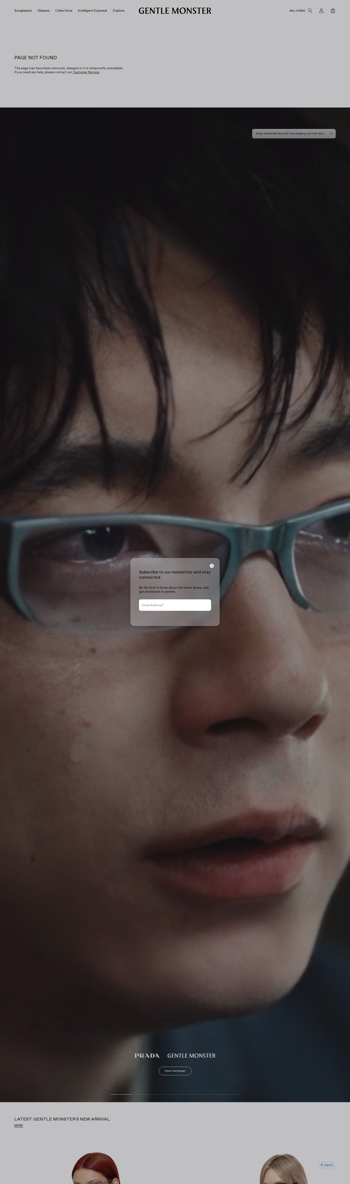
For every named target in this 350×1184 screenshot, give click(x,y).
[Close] (212, 566)
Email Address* (153, 605)
